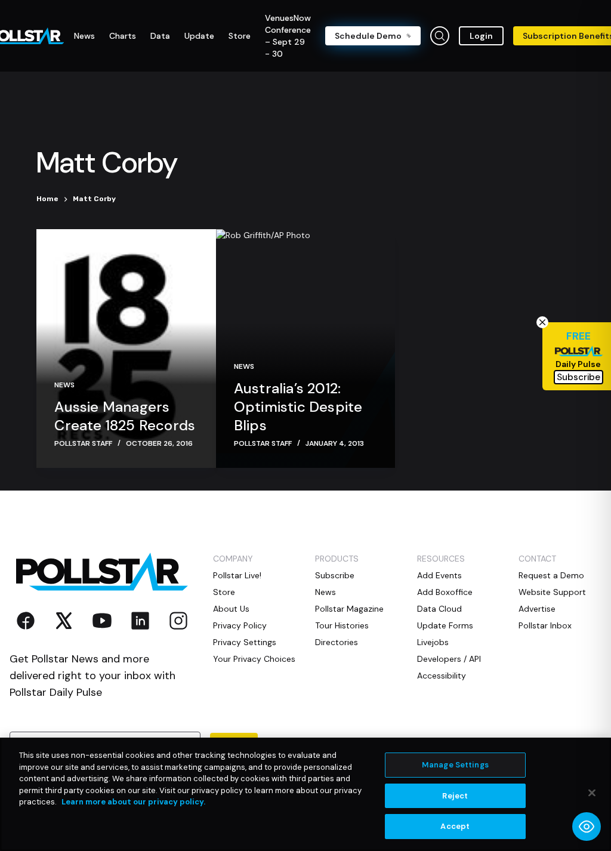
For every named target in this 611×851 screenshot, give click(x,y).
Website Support (552, 592)
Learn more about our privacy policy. (133, 802)
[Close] (592, 793)
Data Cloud (439, 608)
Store (224, 592)
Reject (455, 796)
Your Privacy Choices (254, 658)
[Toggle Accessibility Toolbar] (586, 826)
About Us (231, 608)
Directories (336, 642)
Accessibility (441, 675)
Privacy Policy (240, 625)
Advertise (537, 608)
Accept (455, 826)
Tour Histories (342, 625)
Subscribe (334, 575)
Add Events (439, 575)
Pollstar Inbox (545, 625)
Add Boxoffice (445, 592)
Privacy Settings (244, 642)
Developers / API (449, 658)
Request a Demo (551, 575)
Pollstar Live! (237, 575)
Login (481, 35)
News (64, 385)
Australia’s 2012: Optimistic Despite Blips (298, 406)
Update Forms (445, 625)
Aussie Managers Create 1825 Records (124, 415)
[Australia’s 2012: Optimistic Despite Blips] (305, 348)
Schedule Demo (368, 35)
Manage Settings (455, 765)
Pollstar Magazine (349, 608)
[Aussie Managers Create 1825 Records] (125, 348)
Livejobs (433, 642)
